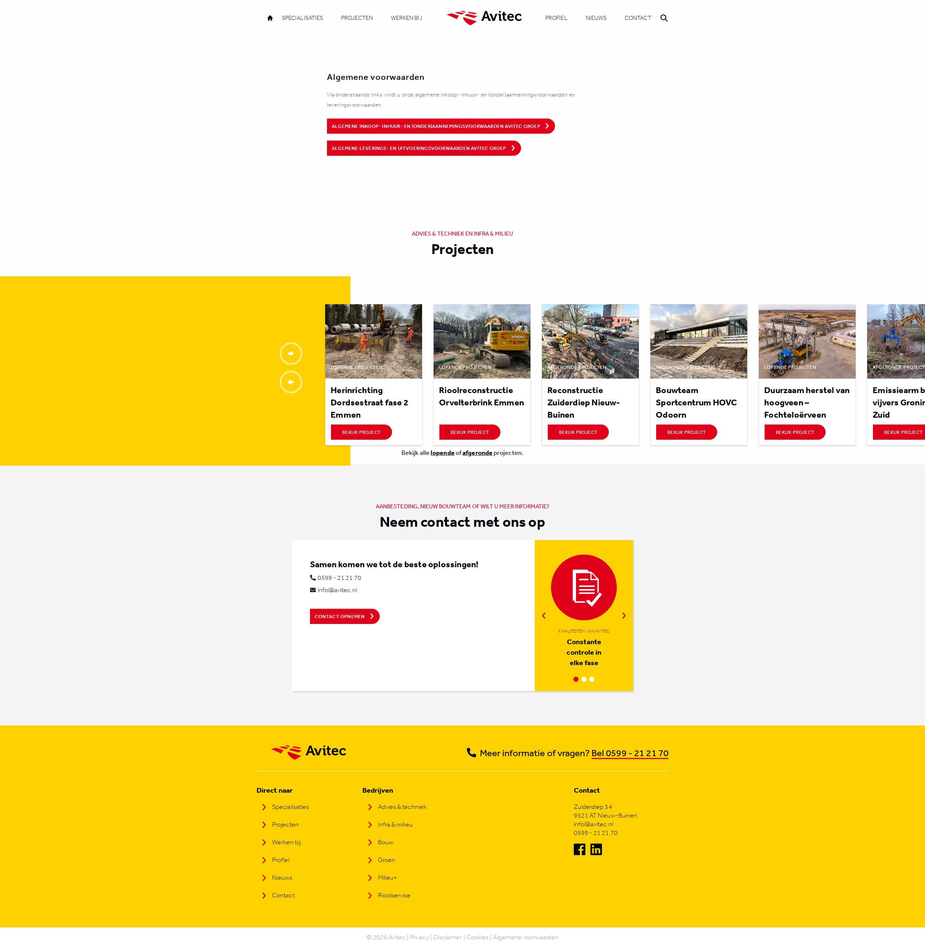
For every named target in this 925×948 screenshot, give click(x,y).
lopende (443, 452)
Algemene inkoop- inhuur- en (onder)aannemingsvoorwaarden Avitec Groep (436, 126)
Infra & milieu (395, 824)
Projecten (357, 17)
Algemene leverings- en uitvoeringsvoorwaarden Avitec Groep (419, 148)
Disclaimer (447, 937)
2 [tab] (583, 679)
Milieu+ (387, 878)
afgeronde (477, 452)
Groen (386, 860)
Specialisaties (302, 17)
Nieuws (596, 17)
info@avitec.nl (337, 590)
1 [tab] (575, 679)
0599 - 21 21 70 (339, 578)
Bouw (385, 842)
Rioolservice (394, 895)
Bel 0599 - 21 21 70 (629, 753)
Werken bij (406, 17)
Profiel (556, 17)
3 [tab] (591, 679)
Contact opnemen (340, 616)
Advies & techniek (402, 807)
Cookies (477, 937)
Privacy (419, 937)
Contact (638, 17)
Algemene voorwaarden (526, 937)
